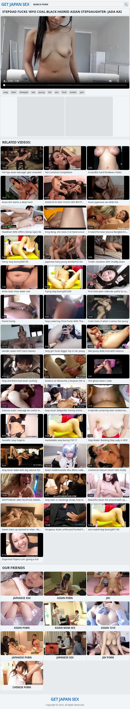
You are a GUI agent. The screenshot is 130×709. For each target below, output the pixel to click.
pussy (42, 92)
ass (56, 92)
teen (13, 92)
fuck (64, 92)
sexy (5, 92)
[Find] (126, 4)
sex (33, 92)
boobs (73, 92)
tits (50, 92)
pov (82, 92)
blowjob (24, 92)
